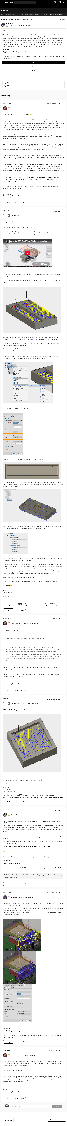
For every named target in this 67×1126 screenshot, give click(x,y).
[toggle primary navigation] (3, 2)
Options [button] (62, 19)
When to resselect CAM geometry (17, 606)
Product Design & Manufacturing (14, 14)
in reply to (30, 623)
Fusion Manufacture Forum (41, 14)
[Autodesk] (9, 2)
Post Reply (57, 1106)
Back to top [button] (8, 1120)
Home (2, 14)
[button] (65, 25)
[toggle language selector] (55, 2)
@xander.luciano (11, 631)
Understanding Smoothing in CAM (34, 606)
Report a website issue (57, 1120)
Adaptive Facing (48, 606)
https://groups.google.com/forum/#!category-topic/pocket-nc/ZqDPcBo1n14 (27, 846)
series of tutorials (46, 177)
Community (4, 10)
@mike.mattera (36, 177)
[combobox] (25, 2)
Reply (33, 63)
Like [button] (32, 67)
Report (33, 70)
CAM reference (23, 828)
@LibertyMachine (8, 710)
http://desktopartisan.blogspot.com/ (13, 52)
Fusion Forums (29, 14)
